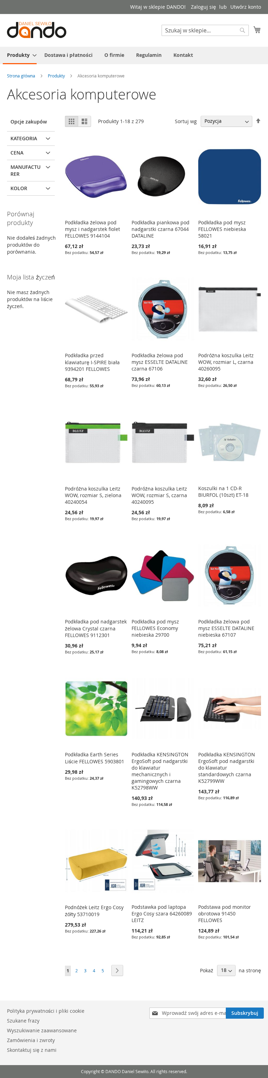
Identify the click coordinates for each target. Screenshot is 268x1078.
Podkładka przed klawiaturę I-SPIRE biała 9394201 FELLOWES (92, 362)
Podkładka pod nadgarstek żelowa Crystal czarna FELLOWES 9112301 (96, 628)
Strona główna (21, 75)
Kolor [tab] (18, 188)
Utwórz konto (245, 6)
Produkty (57, 75)
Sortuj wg (186, 121)
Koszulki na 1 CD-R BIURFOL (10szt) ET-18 (223, 491)
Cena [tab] (16, 152)
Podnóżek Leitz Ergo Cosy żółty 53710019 (94, 911)
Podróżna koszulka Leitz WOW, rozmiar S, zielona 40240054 (93, 495)
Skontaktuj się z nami (32, 1050)
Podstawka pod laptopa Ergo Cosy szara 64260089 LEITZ (162, 913)
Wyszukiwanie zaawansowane (42, 1030)
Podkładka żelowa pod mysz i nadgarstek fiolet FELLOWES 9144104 (92, 229)
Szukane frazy (23, 1020)
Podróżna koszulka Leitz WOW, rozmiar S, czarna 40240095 (159, 495)
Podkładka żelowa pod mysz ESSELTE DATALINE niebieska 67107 (226, 628)
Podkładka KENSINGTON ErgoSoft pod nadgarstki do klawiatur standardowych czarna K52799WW (226, 767)
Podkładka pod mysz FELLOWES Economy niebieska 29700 (155, 628)
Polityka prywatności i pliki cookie (45, 1011)
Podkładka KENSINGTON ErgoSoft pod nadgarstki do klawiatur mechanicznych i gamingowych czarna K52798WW (160, 771)
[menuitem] (20, 55)
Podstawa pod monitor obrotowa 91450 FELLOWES (224, 913)
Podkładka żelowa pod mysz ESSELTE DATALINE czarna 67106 (160, 362)
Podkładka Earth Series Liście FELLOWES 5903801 (94, 758)
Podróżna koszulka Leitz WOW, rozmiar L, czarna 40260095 (226, 362)
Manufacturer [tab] (25, 170)
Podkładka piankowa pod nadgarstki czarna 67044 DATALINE (160, 229)
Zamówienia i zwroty (31, 1040)
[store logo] (36, 30)
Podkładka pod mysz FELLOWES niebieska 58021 (222, 229)
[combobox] (205, 30)
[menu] (134, 55)
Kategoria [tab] (23, 138)
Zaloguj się (203, 6)
